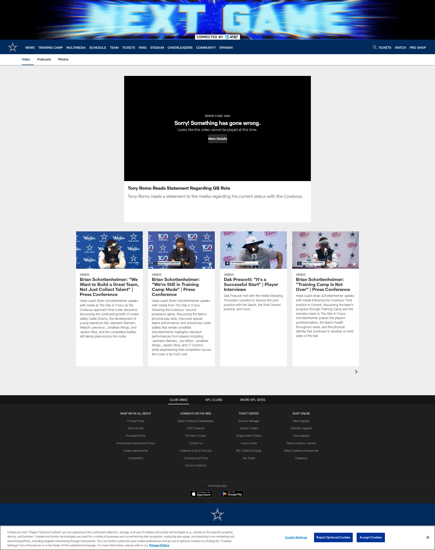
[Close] (428, 537)
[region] (217, 538)
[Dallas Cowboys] (217, 515)
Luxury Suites (249, 443)
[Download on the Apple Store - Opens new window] (201, 494)
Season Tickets (249, 428)
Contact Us (196, 443)
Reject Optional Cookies (333, 537)
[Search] (375, 47)
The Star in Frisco (195, 435)
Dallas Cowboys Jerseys (301, 443)
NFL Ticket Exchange (248, 450)
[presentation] (357, 372)
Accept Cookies (371, 537)
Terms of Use (136, 428)
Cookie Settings (296, 537)
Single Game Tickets (248, 435)
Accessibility (135, 458)
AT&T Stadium (196, 428)
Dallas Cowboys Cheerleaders (196, 420)
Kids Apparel (301, 435)
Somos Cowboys (195, 465)
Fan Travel (249, 458)
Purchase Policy (135, 435)
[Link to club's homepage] (12, 46)
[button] (217, 138)
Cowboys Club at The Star (196, 450)
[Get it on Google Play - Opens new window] (232, 496)
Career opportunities (135, 450)
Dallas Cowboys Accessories (301, 450)
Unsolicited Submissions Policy (135, 443)
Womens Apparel (301, 428)
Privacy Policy (135, 420)
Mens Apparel (301, 420)
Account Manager (248, 420)
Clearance (301, 458)
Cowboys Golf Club (196, 458)
